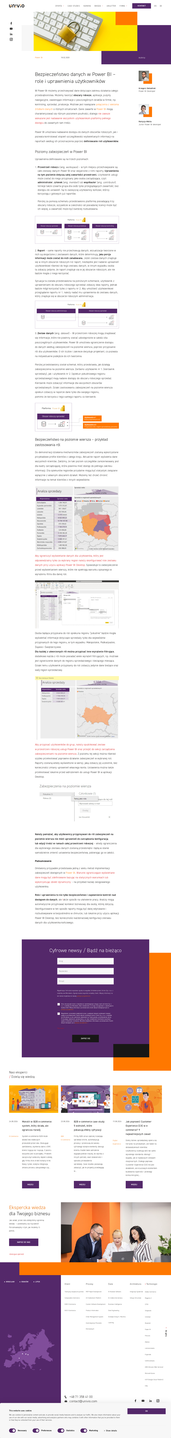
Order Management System (94, 1317)
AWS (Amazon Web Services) (154, 1367)
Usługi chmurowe (135, 1298)
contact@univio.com (83, 1401)
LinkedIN (11, 34)
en (155, 6)
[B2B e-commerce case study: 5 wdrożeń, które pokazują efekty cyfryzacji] (85, 1102)
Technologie (151, 1284)
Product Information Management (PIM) (92, 1312)
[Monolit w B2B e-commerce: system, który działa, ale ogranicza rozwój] (34, 1102)
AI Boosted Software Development (114, 1293)
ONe (146, 1386)
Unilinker (148, 1317)
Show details (111, 1430)
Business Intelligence (115, 1304)
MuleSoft (147, 1323)
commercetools (150, 1348)
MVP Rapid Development (94, 1292)
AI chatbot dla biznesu (115, 1298)
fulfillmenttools (150, 1361)
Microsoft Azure (150, 1373)
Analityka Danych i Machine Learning (117, 1320)
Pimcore (147, 1336)
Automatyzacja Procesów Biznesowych (93, 1326)
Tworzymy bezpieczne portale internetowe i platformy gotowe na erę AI (74, 1293)
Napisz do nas (23, 1242)
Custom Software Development (95, 1304)
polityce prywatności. (84, 996)
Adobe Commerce (150, 1292)
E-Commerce (13, 1136)
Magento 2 (148, 1298)
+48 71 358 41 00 (81, 1397)
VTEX (146, 1304)
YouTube (11, 28)
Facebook (11, 23)
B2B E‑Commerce (70, 1304)
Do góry (166, 1332)
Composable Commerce (72, 1298)
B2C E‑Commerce (70, 1311)
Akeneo (147, 1342)
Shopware (148, 1311)
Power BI (39, 57)
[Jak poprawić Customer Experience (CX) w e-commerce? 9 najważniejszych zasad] (137, 1102)
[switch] (36, 1430)
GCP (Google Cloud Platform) (154, 1380)
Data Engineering (113, 1311)
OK (146, 1411)
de (161, 6)
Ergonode (148, 1355)
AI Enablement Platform (93, 1298)
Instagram (11, 39)
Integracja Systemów (136, 1292)
